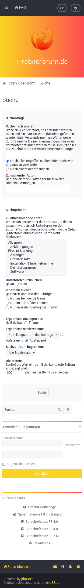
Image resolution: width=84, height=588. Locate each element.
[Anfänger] (36, 255)
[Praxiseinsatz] (36, 259)
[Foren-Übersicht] (42, 39)
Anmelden (10, 427)
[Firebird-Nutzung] (36, 251)
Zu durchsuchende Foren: (24, 218)
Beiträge (16, 322)
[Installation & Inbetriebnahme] (36, 263)
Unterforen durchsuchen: (24, 280)
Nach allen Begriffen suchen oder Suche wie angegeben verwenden (39, 162)
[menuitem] (20, 7)
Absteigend (37, 340)
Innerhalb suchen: (19, 290)
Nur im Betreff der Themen (29, 303)
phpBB (26, 579)
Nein (23, 284)
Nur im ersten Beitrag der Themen (34, 307)
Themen (34, 322)
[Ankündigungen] (36, 247)
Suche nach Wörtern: (21, 126)
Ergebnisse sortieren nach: (26, 329)
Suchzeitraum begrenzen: (25, 347)
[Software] (36, 272)
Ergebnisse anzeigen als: (24, 319)
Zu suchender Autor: (21, 175)
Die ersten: (14, 361)
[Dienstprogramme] (36, 268)
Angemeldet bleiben (21, 464)
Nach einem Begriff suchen (29, 169)
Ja (12, 284)
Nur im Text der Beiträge (27, 298)
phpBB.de (53, 582)
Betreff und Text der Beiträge (31, 294)
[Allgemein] (36, 243)
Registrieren (30, 427)
